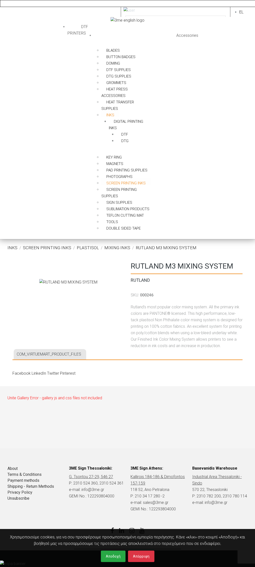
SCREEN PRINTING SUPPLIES (119, 192)
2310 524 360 (85, 483)
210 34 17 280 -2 (150, 496)
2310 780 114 (235, 496)
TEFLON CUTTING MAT (125, 215)
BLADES (113, 50)
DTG (124, 141)
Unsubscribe (18, 498)
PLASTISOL (88, 247)
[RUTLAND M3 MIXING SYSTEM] (68, 282)
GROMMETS (116, 83)
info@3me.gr (92, 489)
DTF (124, 134)
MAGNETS (114, 164)
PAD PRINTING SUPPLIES (126, 170)
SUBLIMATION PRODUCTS (127, 209)
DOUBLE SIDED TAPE (123, 228)
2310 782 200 (208, 496)
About (12, 468)
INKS (110, 115)
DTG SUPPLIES (118, 76)
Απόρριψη (141, 556)
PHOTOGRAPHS (119, 176)
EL (241, 12)
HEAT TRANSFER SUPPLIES (117, 105)
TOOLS (112, 222)
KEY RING (114, 157)
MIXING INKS (117, 247)
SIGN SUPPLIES (119, 202)
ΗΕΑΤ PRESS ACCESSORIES (114, 92)
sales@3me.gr (155, 502)
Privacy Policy (19, 492)
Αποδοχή (113, 556)
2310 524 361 (111, 483)
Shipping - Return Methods (30, 486)
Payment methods (23, 480)
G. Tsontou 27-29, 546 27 (91, 476)
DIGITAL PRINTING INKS (126, 124)
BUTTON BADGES (120, 57)
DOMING (113, 63)
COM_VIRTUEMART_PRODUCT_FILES (49, 354)
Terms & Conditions (24, 474)
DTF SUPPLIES (118, 70)
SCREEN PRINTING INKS (126, 183)
